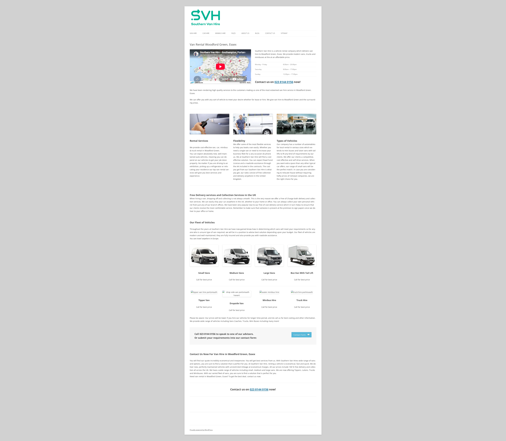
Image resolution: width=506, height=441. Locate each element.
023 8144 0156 (283, 82)
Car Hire (206, 33)
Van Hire (193, 33)
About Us (245, 33)
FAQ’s (233, 33)
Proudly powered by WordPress (201, 430)
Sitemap (284, 33)
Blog (257, 33)
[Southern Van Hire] (205, 18)
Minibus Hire (220, 33)
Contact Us (270, 33)
